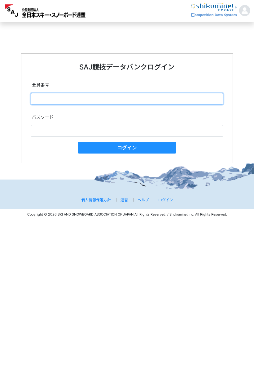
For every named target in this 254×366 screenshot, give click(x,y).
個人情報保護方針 (96, 200)
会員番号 (40, 85)
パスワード (43, 116)
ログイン (127, 148)
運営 (124, 200)
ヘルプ (143, 200)
